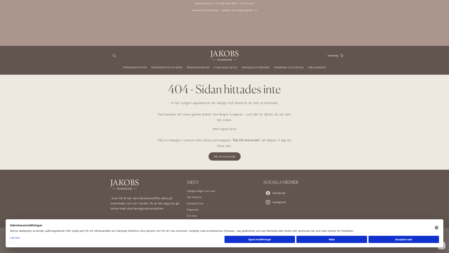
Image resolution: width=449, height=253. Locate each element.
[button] (114, 56)
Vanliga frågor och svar (201, 191)
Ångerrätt (193, 209)
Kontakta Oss (195, 203)
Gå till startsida (224, 156)
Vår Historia (194, 197)
